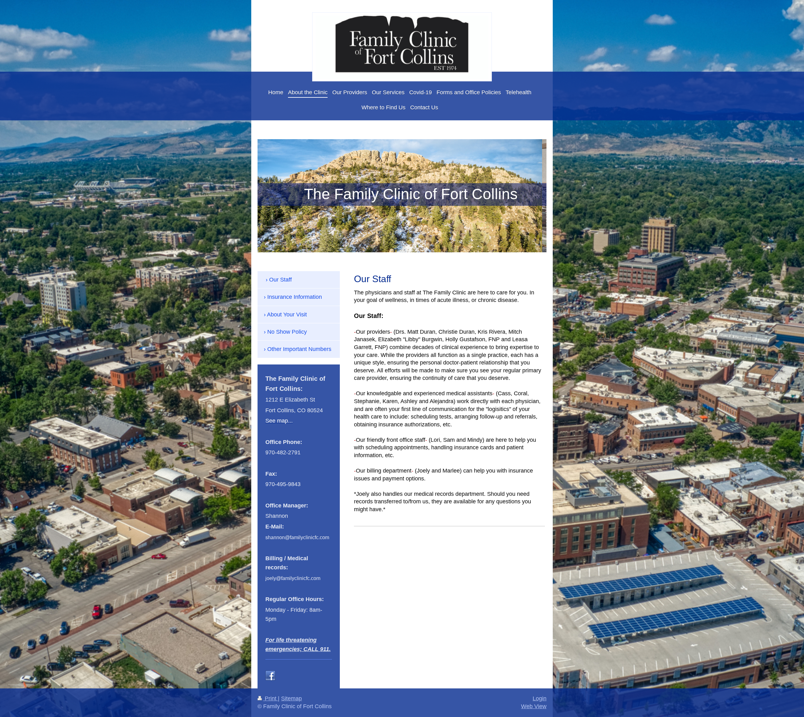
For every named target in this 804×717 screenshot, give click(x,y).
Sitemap (291, 698)
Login (539, 698)
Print (270, 698)
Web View (533, 706)
